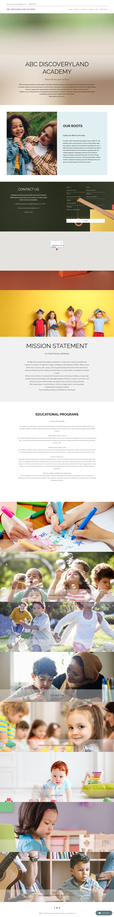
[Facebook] (54, 908)
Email (88, 187)
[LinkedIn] (59, 908)
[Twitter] (57, 908)
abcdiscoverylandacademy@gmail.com (17, 4)
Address (88, 193)
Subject (69, 200)
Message (69, 206)
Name (68, 187)
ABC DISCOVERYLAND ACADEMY (21, 9)
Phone (68, 193)
